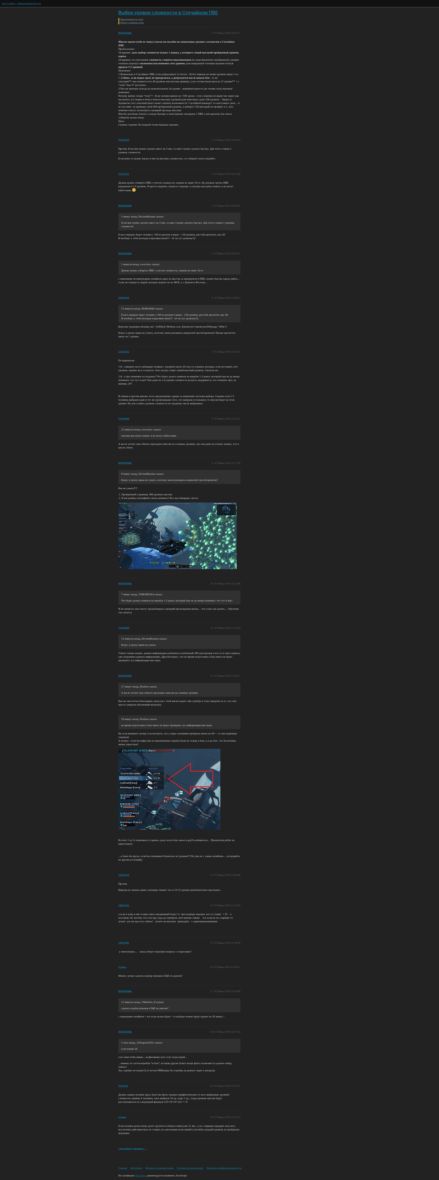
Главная (122, 1168)
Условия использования (190, 1168)
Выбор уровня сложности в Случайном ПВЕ (168, 12)
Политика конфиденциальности (223, 1168)
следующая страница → (132, 1148)
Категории (136, 1168)
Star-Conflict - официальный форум (21, 3)
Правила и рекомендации (159, 1168)
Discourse (140, 1175)
